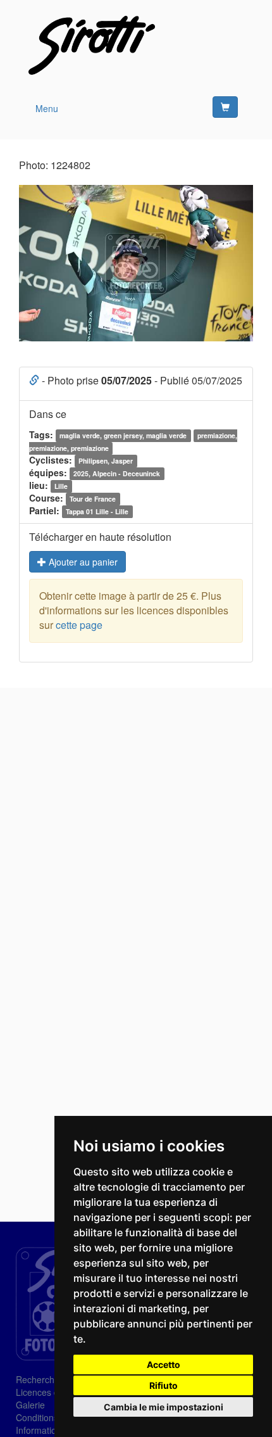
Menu (46, 108)
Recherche (37, 1379)
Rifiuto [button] (163, 1385)
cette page (79, 624)
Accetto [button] (163, 1364)
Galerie (30, 1404)
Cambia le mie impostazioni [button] (163, 1407)
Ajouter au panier (82, 561)
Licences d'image (50, 1392)
